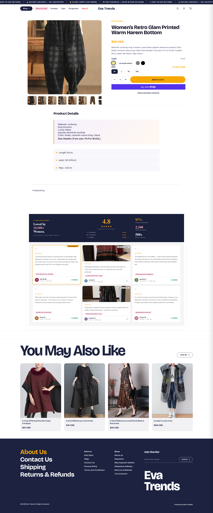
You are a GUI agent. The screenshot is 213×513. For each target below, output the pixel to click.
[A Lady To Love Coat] (172, 390)
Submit (185, 459)
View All (183, 355)
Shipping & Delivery (124, 466)
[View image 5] (72, 100)
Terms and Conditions (94, 470)
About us (119, 455)
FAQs (86, 459)
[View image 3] (52, 100)
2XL (137, 71)
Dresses (54, 9)
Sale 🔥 (85, 9)
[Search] (177, 8)
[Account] (184, 8)
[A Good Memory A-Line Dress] (84, 390)
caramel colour (125, 63)
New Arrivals (41, 9)
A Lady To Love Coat (163, 421)
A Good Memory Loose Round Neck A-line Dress (127, 422)
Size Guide (180, 67)
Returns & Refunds (47, 474)
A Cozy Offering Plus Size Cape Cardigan (36, 422)
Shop (25, 9)
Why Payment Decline (124, 463)
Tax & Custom (121, 474)
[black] (143, 63)
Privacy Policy (90, 466)
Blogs (117, 451)
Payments (119, 459)
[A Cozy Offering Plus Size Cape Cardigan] (40, 390)
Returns (88, 451)
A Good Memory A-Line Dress (79, 421)
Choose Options (42, 415)
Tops (63, 9)
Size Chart (89, 455)
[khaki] (113, 63)
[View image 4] (62, 100)
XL (129, 71)
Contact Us (36, 459)
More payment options (148, 93)
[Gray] (138, 63)
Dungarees (73, 9)
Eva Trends (117, 21)
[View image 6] (82, 100)
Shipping (33, 467)
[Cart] (190, 8)
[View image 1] (32, 100)
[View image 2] (42, 100)
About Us (33, 451)
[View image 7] (92, 100)
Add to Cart (158, 79)
